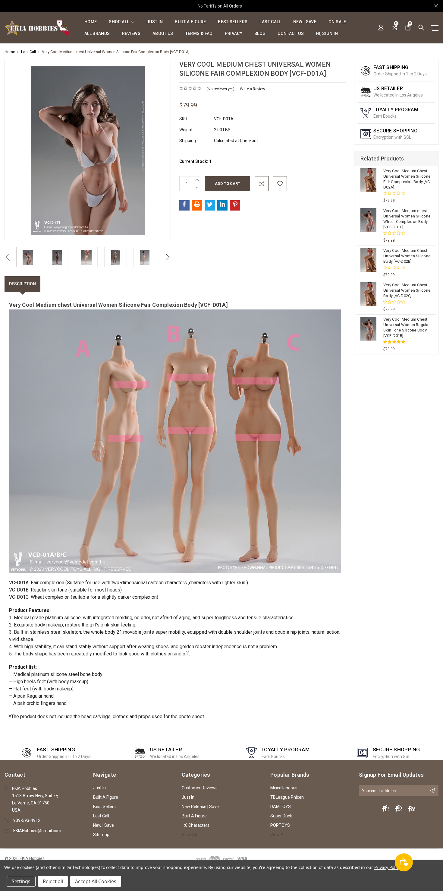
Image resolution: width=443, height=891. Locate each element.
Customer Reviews (200, 787)
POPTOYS (280, 825)
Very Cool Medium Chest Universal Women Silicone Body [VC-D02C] (406, 290)
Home (90, 22)
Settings (21, 881)
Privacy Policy (387, 867)
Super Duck (281, 815)
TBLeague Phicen (287, 797)
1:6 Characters (195, 825)
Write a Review (252, 89)
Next (167, 257)
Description (22, 283)
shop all (119, 22)
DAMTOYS (280, 806)
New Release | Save (200, 806)
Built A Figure (190, 22)
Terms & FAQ (199, 33)
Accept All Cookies (95, 881)
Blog (259, 33)
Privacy (233, 33)
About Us (162, 33)
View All (189, 834)
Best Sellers (232, 22)
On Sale (337, 22)
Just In (154, 22)
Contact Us (291, 33)
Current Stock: (195, 161)
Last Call (270, 22)
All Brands (97, 33)
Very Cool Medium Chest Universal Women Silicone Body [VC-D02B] (406, 256)
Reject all (53, 881)
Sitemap (101, 834)
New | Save (305, 22)
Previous (7, 257)
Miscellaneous (283, 787)
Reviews (131, 33)
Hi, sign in (327, 33)
